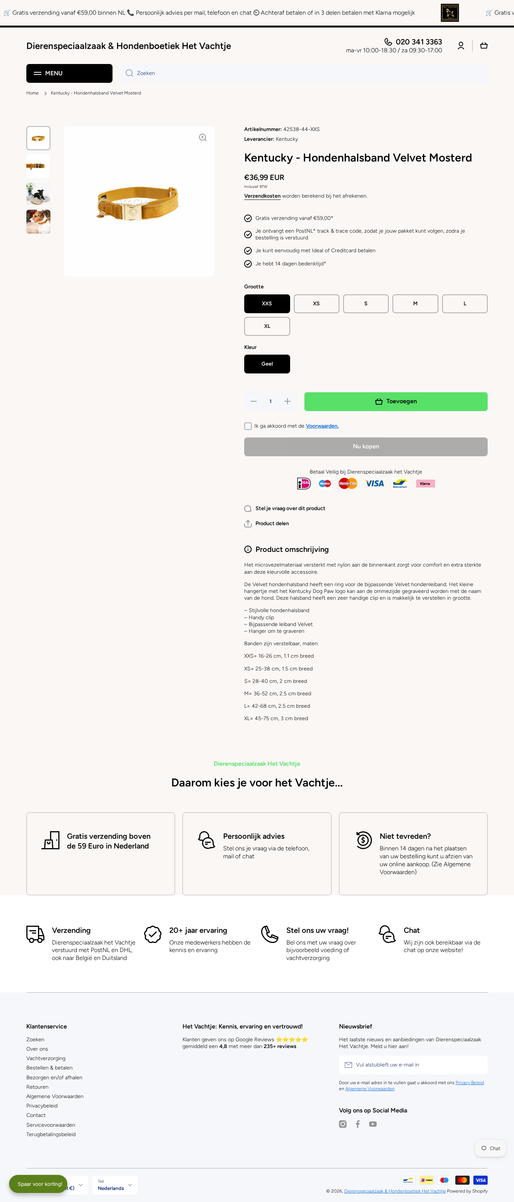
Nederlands (111, 1188)
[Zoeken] (126, 73)
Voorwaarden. (322, 426)
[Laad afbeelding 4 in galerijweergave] (38, 222)
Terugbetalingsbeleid (51, 1134)
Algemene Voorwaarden (55, 1096)
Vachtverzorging (45, 1058)
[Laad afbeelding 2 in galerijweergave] (38, 166)
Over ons (37, 1049)
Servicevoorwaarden (50, 1125)
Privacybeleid (42, 1106)
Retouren (37, 1087)
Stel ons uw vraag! (317, 930)
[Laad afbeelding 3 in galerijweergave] (38, 194)
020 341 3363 (419, 41)
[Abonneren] (478, 1065)
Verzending (71, 930)
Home (32, 93)
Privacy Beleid (470, 1082)
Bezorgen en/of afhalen (54, 1077)
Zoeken (35, 1039)
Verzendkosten (262, 196)
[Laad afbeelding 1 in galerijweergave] (38, 138)
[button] (266, 523)
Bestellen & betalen (49, 1068)
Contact (36, 1115)
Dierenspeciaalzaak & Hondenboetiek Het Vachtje (395, 1191)
